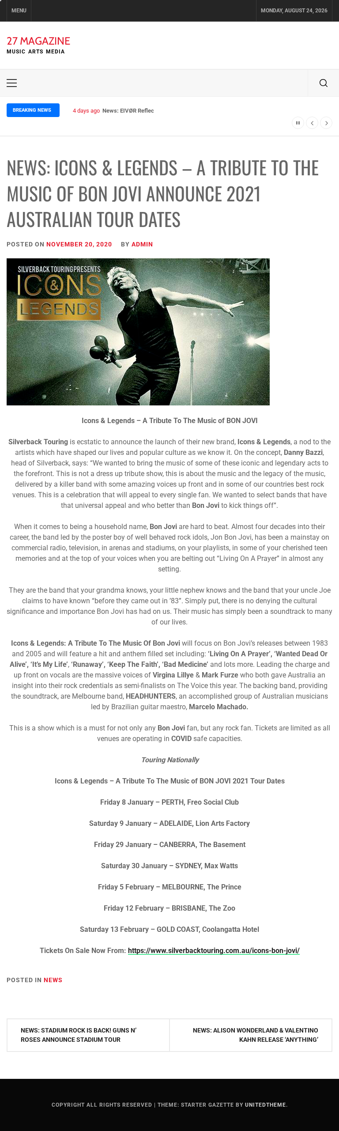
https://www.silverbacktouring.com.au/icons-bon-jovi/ (214, 950)
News (53, 979)
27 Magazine (38, 40)
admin (142, 244)
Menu (18, 11)
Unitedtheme (265, 1105)
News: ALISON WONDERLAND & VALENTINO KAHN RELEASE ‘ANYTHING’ (255, 1035)
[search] (323, 83)
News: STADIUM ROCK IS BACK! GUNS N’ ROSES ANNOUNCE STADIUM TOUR (78, 1035)
